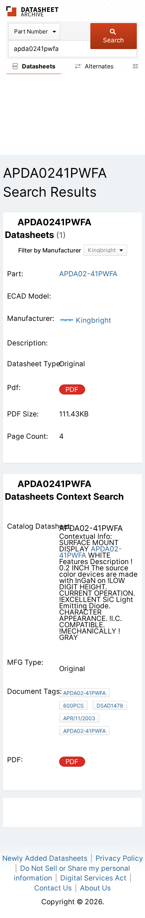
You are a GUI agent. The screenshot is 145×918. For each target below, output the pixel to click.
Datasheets (37, 66)
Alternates (98, 66)
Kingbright (92, 320)
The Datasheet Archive (32, 11)
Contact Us (53, 888)
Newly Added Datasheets (44, 858)
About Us (95, 888)
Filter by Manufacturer (49, 250)
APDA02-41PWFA (90, 552)
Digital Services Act (93, 878)
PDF (71, 389)
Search (113, 40)
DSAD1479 (110, 705)
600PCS (73, 705)
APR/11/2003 (79, 718)
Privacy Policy (119, 858)
